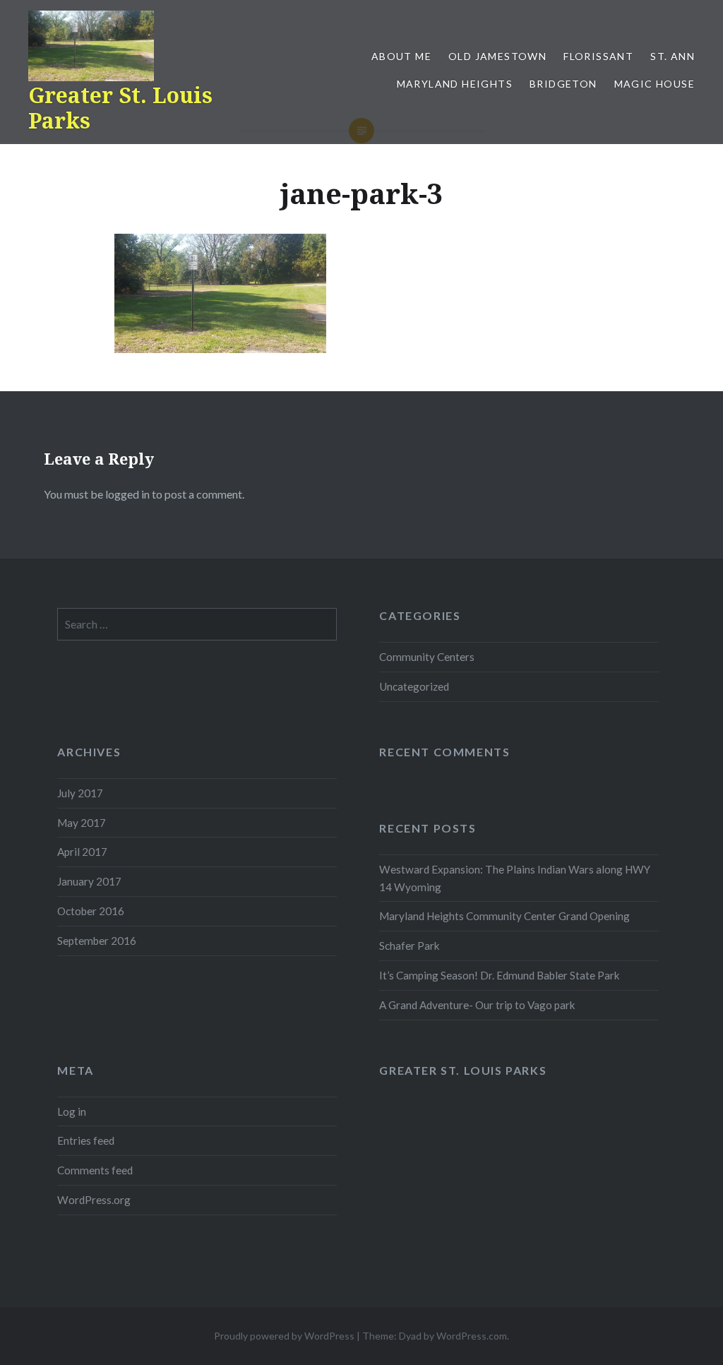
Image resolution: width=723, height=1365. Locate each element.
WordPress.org (94, 1199)
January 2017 (89, 881)
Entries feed (85, 1140)
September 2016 (96, 940)
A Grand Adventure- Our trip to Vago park (477, 1005)
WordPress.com (471, 1336)
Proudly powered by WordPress (284, 1336)
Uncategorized (414, 686)
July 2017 (80, 793)
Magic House (654, 84)
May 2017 (81, 822)
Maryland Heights (455, 84)
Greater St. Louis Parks (120, 108)
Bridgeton (563, 84)
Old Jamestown (497, 56)
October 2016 (90, 911)
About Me (401, 56)
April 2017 (82, 851)
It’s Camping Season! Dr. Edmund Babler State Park (499, 975)
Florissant (598, 56)
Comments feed (95, 1170)
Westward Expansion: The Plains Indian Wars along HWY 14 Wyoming (514, 878)
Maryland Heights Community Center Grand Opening (504, 916)
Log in (71, 1111)
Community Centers (426, 656)
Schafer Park (409, 945)
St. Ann (672, 56)
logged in (127, 494)
